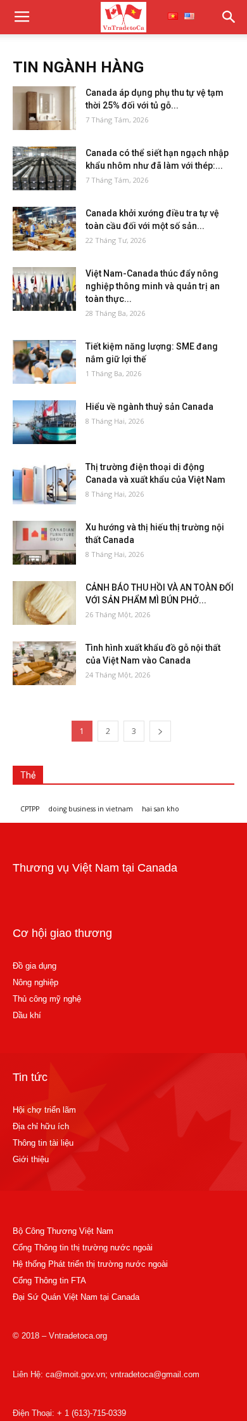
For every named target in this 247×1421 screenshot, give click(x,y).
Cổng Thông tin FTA (51, 1280)
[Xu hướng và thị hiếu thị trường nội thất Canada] (44, 543)
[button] (229, 17)
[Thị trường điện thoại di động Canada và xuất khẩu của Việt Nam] (44, 482)
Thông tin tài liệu (43, 1143)
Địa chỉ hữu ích (41, 1126)
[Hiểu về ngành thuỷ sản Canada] (44, 422)
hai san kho (160, 808)
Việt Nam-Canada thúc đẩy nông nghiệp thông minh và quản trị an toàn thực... (153, 286)
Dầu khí (27, 1015)
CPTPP (29, 808)
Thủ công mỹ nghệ (47, 999)
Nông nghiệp (35, 982)
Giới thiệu (31, 1159)
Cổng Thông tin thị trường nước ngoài (83, 1247)
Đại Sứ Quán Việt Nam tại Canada (76, 1297)
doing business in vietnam (90, 808)
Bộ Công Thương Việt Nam (63, 1231)
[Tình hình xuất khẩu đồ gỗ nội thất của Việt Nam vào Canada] (44, 663)
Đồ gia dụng (34, 966)
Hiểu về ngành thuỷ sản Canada (149, 407)
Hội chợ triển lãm (44, 1110)
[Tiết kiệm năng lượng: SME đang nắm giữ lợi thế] (44, 362)
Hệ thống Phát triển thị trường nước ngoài (90, 1264)
